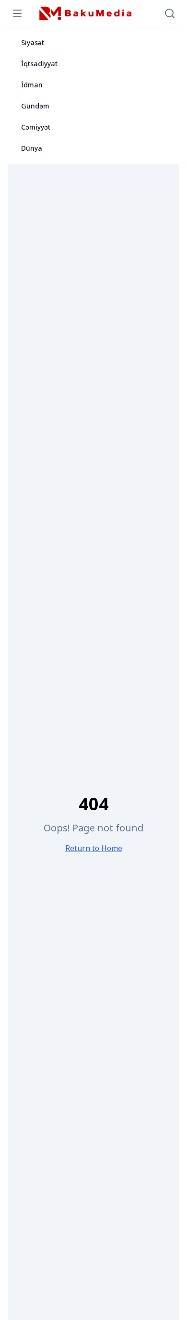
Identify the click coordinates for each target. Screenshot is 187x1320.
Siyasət (32, 42)
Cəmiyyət (35, 127)
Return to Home (93, 848)
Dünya (31, 148)
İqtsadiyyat (39, 63)
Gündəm (35, 105)
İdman (32, 84)
